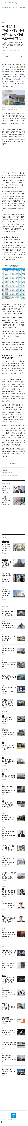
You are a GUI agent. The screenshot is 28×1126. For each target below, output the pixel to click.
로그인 (23, 3)
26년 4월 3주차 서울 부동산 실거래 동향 (8, 818)
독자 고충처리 (21, 1120)
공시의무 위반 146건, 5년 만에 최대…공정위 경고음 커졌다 (8, 613)
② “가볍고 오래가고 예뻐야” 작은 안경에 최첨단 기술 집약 (8, 979)
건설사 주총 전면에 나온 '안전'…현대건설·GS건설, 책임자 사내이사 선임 (9, 876)
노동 (24, 7)
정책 (20, 7)
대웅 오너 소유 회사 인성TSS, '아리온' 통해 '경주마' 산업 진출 (8, 905)
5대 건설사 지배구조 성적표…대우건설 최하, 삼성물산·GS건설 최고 (9, 789)
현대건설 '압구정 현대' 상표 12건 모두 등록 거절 (9, 776)
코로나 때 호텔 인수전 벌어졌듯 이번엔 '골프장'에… (8, 638)
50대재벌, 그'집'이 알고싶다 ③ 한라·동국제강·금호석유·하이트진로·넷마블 (7, 703)
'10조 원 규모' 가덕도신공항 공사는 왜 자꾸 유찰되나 (9, 677)
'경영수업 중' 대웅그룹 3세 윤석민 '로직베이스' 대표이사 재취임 (9, 919)
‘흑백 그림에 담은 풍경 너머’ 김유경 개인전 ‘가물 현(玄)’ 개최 (8, 965)
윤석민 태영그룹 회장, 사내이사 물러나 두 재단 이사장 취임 (9, 933)
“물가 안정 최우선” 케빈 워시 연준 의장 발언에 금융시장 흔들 (9, 953)
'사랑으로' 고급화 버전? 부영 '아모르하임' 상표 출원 (9, 664)
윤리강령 (10, 1120)
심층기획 (6, 7)
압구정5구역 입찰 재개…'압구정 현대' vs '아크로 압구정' (8, 804)
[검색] (6, 3)
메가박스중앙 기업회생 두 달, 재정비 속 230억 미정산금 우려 (8, 1032)
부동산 (17, 7)
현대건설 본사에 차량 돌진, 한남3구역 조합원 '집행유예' (9, 746)
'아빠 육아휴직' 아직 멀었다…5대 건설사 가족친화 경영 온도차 (8, 861)
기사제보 (15, 1120)
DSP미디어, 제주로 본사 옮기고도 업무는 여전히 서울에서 (9, 1045)
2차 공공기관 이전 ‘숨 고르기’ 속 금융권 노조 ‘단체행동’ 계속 (8, 1072)
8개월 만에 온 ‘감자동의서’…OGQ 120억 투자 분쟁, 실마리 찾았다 (8, 1006)
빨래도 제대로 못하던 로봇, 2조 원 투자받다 (8, 993)
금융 (13, 7)
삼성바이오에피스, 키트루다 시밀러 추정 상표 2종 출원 (8, 761)
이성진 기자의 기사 (6, 483)
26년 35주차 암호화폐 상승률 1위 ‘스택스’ (8, 1020)
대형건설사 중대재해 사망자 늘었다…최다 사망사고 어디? (8, 848)
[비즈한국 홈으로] (13, 3)
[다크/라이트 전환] (3, 3)
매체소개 (4, 1120)
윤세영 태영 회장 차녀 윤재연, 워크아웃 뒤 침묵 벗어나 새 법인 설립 (9, 892)
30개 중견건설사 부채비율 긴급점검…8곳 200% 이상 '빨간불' (9, 626)
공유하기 (14, 463)
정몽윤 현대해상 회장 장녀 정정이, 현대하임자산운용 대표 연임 (8, 833)
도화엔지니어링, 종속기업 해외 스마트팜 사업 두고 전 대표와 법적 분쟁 (9, 1058)
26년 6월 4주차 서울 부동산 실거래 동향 (8, 732)
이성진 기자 (4, 50)
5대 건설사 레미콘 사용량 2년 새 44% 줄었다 (7, 719)
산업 (10, 7)
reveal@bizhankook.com (7, 472)
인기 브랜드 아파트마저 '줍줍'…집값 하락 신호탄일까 (9, 689)
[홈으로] (13, 1115)
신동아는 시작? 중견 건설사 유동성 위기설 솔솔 (8, 651)
